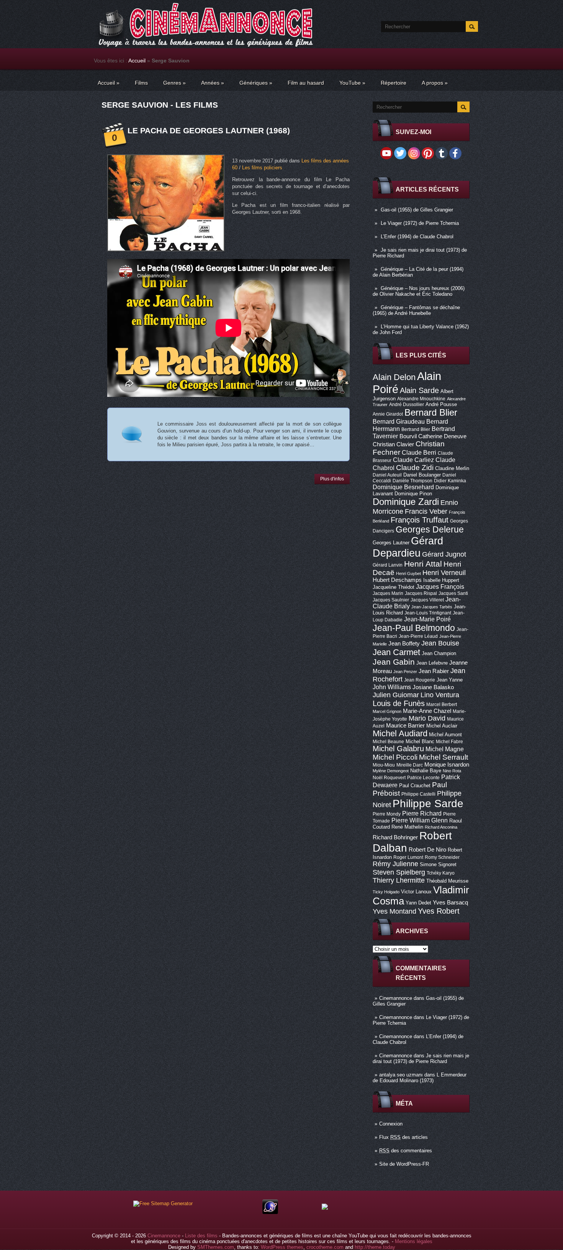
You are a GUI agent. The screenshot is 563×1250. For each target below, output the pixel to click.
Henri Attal (423, 563)
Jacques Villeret (427, 600)
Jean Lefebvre (432, 663)
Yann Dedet (418, 903)
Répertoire (393, 83)
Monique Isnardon (446, 765)
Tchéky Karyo (441, 873)
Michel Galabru (398, 748)
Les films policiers (262, 167)
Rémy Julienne (395, 864)
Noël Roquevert (389, 777)
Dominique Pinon (413, 493)
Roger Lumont (408, 857)
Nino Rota (452, 770)
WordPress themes (282, 1247)
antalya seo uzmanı (401, 1075)
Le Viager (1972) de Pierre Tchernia (420, 223)
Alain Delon (394, 377)
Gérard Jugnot (444, 554)
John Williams (392, 686)
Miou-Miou (384, 765)
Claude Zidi (415, 468)
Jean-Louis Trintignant (427, 613)
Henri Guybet (408, 573)
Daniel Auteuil (387, 475)
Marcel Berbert (441, 704)
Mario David (427, 718)
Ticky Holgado (386, 892)
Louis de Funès (399, 703)
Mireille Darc (409, 765)
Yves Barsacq (450, 902)
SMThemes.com (215, 1247)
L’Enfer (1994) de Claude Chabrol (417, 236)
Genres (174, 83)
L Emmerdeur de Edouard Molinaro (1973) (419, 1077)
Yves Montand (394, 911)
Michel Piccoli (395, 757)
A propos (435, 83)
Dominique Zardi (406, 501)
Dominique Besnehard (403, 486)
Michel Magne (445, 748)
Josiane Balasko (433, 687)
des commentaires (405, 1150)
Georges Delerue (430, 529)
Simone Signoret (438, 864)
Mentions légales (413, 1241)
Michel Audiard (400, 733)
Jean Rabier (434, 671)
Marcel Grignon (387, 711)
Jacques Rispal (421, 593)
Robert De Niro (427, 850)
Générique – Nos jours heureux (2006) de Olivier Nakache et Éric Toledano (419, 291)
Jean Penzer (405, 671)
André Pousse (441, 404)
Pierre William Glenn (419, 820)
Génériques (255, 83)
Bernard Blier (430, 412)
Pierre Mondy (387, 814)
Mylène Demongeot (391, 770)
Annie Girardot (388, 414)
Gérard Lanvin (388, 565)
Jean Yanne (450, 680)
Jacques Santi (453, 593)
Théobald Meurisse (447, 881)
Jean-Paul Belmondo (414, 628)
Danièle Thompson (412, 480)
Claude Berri (419, 452)
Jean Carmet (396, 652)
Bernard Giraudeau (399, 421)
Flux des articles (403, 1137)
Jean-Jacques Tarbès (431, 607)
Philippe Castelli (418, 794)
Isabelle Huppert (441, 580)
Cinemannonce (395, 998)
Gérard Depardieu (408, 547)
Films (141, 83)
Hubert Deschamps (397, 580)
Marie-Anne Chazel (427, 711)
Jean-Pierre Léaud (418, 636)
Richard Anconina (441, 827)
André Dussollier (406, 404)
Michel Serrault (443, 757)
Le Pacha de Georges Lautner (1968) (209, 130)
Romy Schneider (442, 857)
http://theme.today (375, 1247)
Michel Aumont (445, 734)
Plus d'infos (332, 479)
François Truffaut (419, 520)
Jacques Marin (388, 593)
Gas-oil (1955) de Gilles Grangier (417, 210)
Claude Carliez (413, 460)
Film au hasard (306, 83)
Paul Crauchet (414, 785)
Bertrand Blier (415, 429)
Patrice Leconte (423, 777)
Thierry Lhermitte (399, 880)
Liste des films (201, 1236)
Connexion (391, 1124)
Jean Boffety (404, 644)
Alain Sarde (419, 390)
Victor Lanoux (416, 891)
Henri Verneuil (444, 573)
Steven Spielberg (399, 872)
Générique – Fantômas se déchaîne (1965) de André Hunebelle (416, 310)
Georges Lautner (391, 543)
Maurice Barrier (405, 725)
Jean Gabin (394, 661)
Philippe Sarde (428, 803)
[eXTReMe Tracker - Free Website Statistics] (270, 1212)
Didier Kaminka (450, 480)
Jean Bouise (440, 643)
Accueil (137, 60)
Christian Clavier (393, 444)
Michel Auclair (441, 726)
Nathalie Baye (425, 770)
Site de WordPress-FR (404, 1164)
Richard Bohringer (395, 837)
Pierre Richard (422, 813)
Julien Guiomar (396, 695)
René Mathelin (407, 827)
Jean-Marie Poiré (427, 619)
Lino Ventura (440, 695)
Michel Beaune (388, 741)
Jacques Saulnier (391, 600)
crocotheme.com (325, 1247)
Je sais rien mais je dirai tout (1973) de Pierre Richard (421, 1058)
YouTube (352, 83)
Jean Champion (439, 653)
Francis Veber (426, 511)
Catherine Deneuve (442, 436)
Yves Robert (439, 911)
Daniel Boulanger (422, 475)
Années (212, 83)
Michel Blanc (420, 741)
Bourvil (408, 436)
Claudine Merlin (452, 468)
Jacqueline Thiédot (393, 587)
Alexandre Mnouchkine (421, 398)
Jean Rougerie (419, 680)
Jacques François (440, 586)
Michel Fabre (449, 741)
